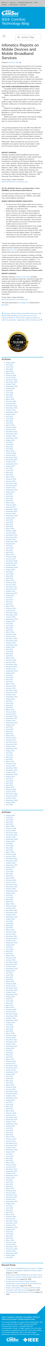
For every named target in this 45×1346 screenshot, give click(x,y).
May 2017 (9, 602)
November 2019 (11, 537)
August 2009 (10, 802)
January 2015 (11, 662)
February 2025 (11, 401)
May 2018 (9, 576)
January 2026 (11, 378)
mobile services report (23, 277)
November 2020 (11, 511)
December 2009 (11, 794)
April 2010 (9, 785)
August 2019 (10, 544)
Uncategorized (24, 302)
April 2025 (9, 397)
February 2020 (11, 531)
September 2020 (12, 516)
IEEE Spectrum (14, 4)
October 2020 (11, 513)
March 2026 (10, 373)
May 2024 (9, 421)
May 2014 (9, 679)
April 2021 (9, 500)
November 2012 (11, 718)
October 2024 (11, 410)
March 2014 (10, 684)
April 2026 (9, 371)
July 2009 (9, 804)
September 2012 (12, 723)
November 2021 (11, 485)
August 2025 (10, 388)
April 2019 (9, 552)
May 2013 (9, 705)
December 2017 (11, 587)
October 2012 (11, 720)
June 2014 (9, 677)
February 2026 (11, 375)
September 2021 (12, 490)
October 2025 (11, 384)
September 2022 (12, 464)
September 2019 (12, 541)
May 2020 (9, 524)
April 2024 (9, 423)
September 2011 (11, 748)
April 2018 (9, 578)
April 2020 (9, 526)
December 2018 (11, 561)
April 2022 (9, 475)
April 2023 (9, 449)
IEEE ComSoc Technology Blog (15, 21)
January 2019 (11, 559)
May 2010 (9, 783)
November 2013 (11, 692)
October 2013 (11, 694)
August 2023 (10, 440)
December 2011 (11, 742)
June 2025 (9, 393)
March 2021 (10, 503)
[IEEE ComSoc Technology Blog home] (22, 13)
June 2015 (9, 651)
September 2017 (12, 593)
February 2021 (11, 505)
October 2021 (11, 487)
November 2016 (11, 615)
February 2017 (11, 608)
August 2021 (10, 492)
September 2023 (12, 438)
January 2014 (11, 688)
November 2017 (11, 589)
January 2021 (11, 507)
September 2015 (12, 645)
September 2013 (12, 697)
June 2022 (9, 470)
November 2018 (11, 563)
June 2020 (9, 522)
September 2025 (12, 386)
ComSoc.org (12, 2)
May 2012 (9, 731)
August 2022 (10, 466)
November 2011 (11, 744)
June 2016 (9, 625)
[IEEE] (30, 1340)
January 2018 (11, 585)
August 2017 (10, 595)
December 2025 (11, 380)
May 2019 (9, 550)
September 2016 (12, 619)
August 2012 (10, 725)
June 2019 (9, 548)
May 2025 (9, 395)
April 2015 (9, 656)
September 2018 (12, 567)
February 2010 (11, 789)
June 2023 (9, 444)
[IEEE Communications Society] (13, 1340)
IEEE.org (4, 2)
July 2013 (9, 701)
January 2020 (11, 533)
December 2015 (11, 638)
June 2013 (9, 703)
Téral (38, 259)
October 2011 (10, 746)
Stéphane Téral (11, 250)
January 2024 (11, 429)
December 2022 (11, 457)
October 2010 (11, 772)
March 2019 (10, 554)
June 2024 (9, 418)
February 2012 (11, 738)
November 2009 (11, 796)
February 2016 (11, 634)
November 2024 (11, 408)
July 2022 (9, 468)
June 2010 (9, 781)
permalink (5, 305)
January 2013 (11, 714)
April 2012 (9, 733)
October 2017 (11, 591)
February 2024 (11, 427)
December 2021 (11, 483)
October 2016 (11, 617)
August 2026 (10, 362)
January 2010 (11, 792)
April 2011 (9, 759)
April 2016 (9, 630)
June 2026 (9, 367)
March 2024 (10, 425)
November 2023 (11, 434)
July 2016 (9, 623)
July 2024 (9, 416)
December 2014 (11, 664)
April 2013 (9, 707)
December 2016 (11, 613)
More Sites (23, 4)
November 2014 (11, 666)
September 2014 (12, 671)
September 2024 (12, 412)
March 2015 (10, 658)
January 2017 (11, 610)
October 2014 (11, 669)
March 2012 (10, 735)
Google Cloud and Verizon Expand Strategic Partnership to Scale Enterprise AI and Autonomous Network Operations (23, 1283)
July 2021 (9, 494)
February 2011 (11, 763)
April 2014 (9, 682)
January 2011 (10, 766)
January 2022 (11, 481)
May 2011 (9, 757)
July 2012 (9, 727)
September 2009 (12, 800)
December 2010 (11, 768)
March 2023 (10, 451)
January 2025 (11, 403)
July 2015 (9, 649)
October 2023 (11, 436)
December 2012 (11, 716)
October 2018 (11, 565)
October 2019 (11, 539)
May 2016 (9, 628)
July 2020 (9, 520)
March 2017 (10, 606)
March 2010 (10, 787)
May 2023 (9, 447)
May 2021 (9, 498)
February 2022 (11, 479)
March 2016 (10, 632)
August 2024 (10, 414)
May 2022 (9, 472)
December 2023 (11, 431)
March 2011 (10, 761)
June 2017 (9, 600)
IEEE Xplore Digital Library (25, 2)
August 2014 (10, 673)
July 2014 (9, 675)
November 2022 (11, 459)
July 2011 (9, 753)
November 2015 (11, 641)
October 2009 (11, 798)
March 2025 (10, 399)
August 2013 (10, 699)
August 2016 (10, 621)
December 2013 (11, 690)
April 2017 (9, 604)
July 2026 (9, 365)
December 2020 (11, 509)
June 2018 (9, 574)
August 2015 (10, 647)
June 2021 (9, 496)
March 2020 (10, 528)
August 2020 (10, 518)
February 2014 (11, 686)
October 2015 (11, 643)
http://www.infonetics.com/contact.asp (15, 182)
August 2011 (10, 751)
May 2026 (9, 369)
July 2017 (9, 597)
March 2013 (10, 710)
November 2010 (11, 770)
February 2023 (11, 453)
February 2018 (11, 582)
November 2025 (11, 382)
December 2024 (11, 406)
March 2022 (10, 477)
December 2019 (11, 535)
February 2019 (11, 556)
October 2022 (11, 462)
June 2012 (9, 729)
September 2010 (12, 774)
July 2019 (9, 546)
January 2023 (11, 455)
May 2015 (9, 654)
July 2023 (9, 442)
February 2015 (11, 660)
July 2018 (9, 572)
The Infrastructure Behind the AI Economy (20, 1292)
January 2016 (11, 636)
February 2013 (11, 712)
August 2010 (10, 776)
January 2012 (11, 740)
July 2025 (9, 390)
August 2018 (10, 569)
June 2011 (9, 755)
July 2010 (9, 779)
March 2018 (10, 580)
